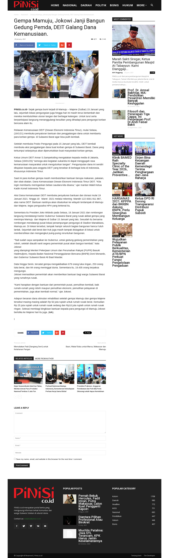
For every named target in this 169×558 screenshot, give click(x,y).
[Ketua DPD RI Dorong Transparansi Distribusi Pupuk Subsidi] (145, 189)
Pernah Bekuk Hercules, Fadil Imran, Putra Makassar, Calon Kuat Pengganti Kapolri (90, 502)
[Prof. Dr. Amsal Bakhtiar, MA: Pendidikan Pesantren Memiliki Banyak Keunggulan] (118, 93)
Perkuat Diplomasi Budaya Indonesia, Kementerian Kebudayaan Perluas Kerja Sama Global (60, 388)
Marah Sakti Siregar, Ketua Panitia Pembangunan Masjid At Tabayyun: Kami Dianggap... (133, 64)
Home (55, 5)
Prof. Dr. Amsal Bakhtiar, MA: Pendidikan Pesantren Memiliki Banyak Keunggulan (141, 96)
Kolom (115, 496)
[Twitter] (23, 526)
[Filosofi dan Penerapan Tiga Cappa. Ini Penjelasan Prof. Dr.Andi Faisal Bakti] (118, 114)
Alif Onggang (117, 73)
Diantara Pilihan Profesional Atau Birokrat (90, 519)
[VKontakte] (38, 526)
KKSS (114, 508)
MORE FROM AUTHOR (44, 359)
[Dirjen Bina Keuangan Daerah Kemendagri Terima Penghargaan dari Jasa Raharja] (145, 148)
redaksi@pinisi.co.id (32, 518)
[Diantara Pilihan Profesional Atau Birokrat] (69, 520)
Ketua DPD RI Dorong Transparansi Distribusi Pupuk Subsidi (144, 206)
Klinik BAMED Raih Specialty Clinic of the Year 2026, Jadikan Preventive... (122, 166)
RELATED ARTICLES (24, 359)
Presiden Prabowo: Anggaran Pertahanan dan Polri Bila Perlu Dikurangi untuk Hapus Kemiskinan (90, 388)
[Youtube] (45, 526)
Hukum (127, 5)
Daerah (86, 5)
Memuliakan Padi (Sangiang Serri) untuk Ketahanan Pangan (31, 348)
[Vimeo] (31, 526)
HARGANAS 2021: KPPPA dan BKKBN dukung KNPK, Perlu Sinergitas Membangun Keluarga (121, 209)
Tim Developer (149, 555)
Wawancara (117, 55)
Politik (100, 5)
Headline (116, 504)
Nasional (70, 5)
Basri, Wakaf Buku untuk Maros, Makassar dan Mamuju (86, 348)
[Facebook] (16, 526)
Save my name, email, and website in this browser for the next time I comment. (49, 459)
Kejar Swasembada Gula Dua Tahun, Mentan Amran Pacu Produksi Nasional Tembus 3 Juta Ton (28, 388)
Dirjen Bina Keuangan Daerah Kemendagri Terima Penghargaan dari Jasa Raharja (144, 168)
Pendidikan (116, 516)
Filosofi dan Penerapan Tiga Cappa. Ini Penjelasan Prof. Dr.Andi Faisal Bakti (139, 118)
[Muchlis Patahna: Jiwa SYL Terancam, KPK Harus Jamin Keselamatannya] (69, 533)
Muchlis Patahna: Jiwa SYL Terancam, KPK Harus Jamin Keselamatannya (90, 536)
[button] (152, 5)
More (141, 5)
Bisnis (114, 5)
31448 (104, 39)
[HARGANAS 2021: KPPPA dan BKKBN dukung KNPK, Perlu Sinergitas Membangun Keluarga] (122, 189)
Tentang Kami (136, 555)
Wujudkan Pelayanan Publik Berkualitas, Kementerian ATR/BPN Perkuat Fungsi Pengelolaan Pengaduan (121, 252)
